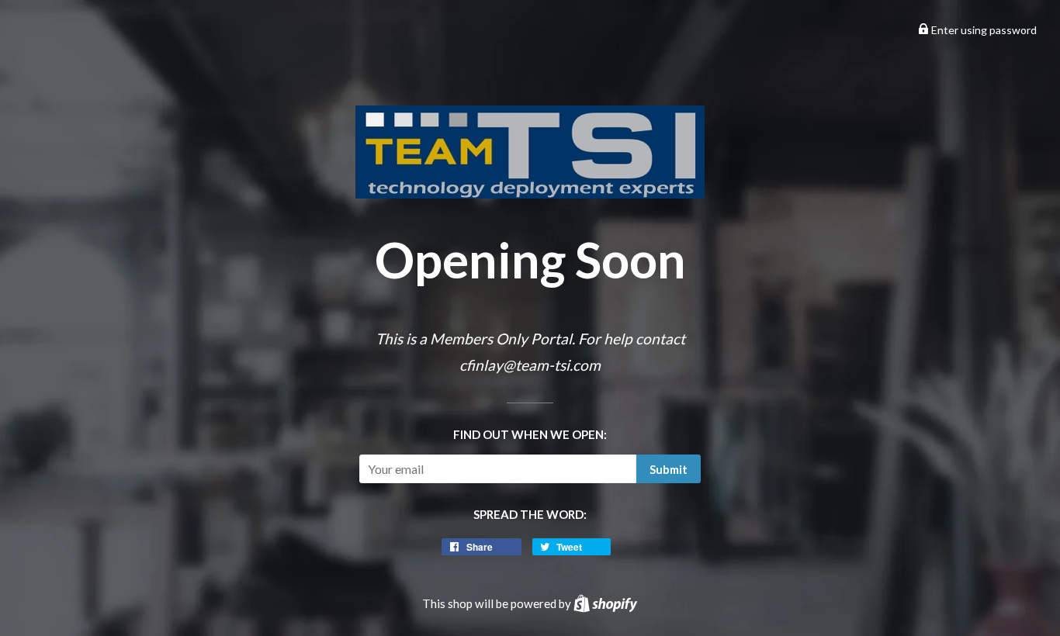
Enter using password (983, 29)
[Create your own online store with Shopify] (605, 603)
